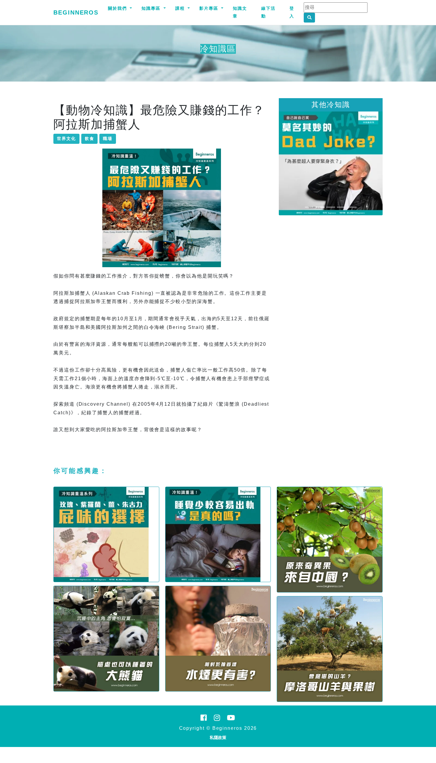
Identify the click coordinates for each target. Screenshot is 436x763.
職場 (107, 138)
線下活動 (268, 12)
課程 (181, 8)
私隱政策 (218, 737)
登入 (291, 12)
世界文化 (66, 138)
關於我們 (118, 8)
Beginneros (75, 12)
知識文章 (240, 12)
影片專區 (209, 8)
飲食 (89, 138)
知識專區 (151, 8)
